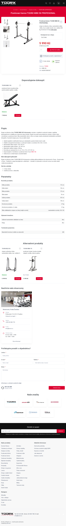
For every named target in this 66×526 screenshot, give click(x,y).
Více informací (16, 341)
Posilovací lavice (5, 456)
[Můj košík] (58, 3)
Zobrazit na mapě (10, 316)
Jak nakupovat (38, 453)
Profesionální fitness (21, 465)
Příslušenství (4, 480)
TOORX (46, 66)
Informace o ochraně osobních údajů (11, 383)
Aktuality (3, 495)
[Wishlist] (50, 3)
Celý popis (54, 29)
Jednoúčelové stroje (21, 478)
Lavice (3, 470)
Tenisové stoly (20, 485)
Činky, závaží (19, 451)
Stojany (18, 473)
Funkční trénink (5, 475)
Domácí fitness (23, 9)
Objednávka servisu (6, 500)
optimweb (8, 523)
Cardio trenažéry (5, 478)
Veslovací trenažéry (6, 458)
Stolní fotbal (4, 487)
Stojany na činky (33, 9)
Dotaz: (3, 367)
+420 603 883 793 (10, 322)
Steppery (18, 456)
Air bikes (18, 446)
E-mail (3, 359)
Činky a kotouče (20, 470)
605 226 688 (8, 386)
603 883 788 (31, 514)
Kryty (2, 482)
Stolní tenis (19, 480)
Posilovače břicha (6, 453)
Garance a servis (38, 456)
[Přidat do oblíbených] (61, 22)
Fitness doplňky (20, 448)
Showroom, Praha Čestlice (11, 309)
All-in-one (19, 468)
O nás (2, 502)
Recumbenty (4, 463)
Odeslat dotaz (56, 388)
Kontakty (3, 505)
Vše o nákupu (4, 497)
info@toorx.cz (9, 328)
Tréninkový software (6, 448)
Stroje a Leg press (6, 468)
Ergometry (19, 463)
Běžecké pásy (20, 458)
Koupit (18, 115)
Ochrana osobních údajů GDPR (42, 448)
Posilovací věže (20, 453)
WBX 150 (33, 152)
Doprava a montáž (39, 451)
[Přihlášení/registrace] (54, 3)
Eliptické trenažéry (6, 460)
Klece (17, 475)
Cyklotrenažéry (20, 460)
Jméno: (3, 352)
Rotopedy (3, 465)
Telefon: (36, 359)
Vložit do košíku (56, 50)
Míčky (17, 482)
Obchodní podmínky (39, 446)
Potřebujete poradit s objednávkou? (52, 56)
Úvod (16, 9)
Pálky (2, 485)
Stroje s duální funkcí (6, 473)
